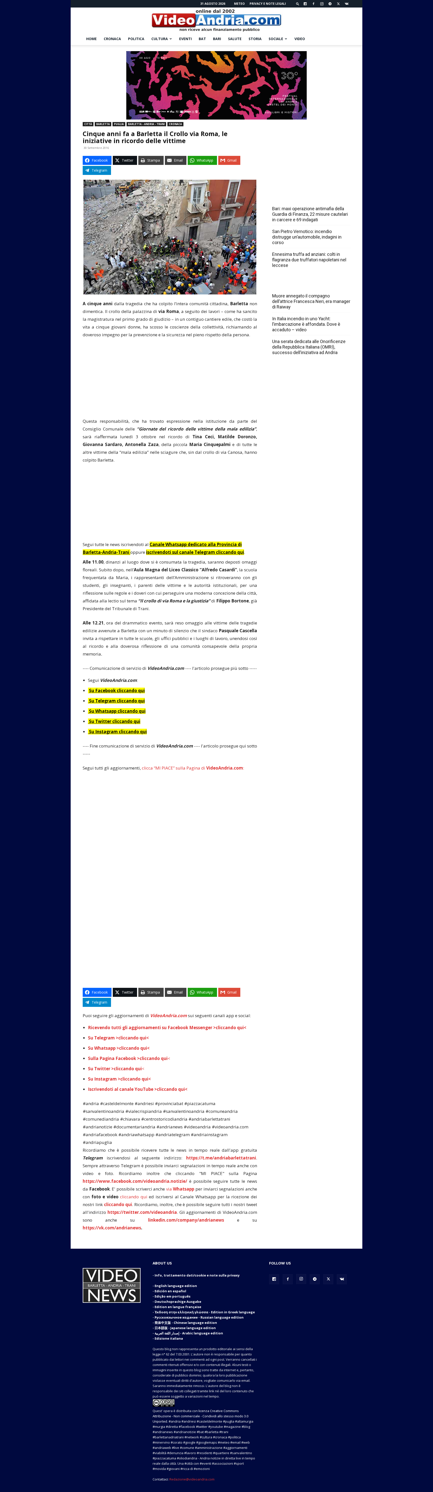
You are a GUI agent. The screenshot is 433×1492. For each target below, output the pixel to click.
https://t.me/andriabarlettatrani (221, 1158)
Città (88, 124)
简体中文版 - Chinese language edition (186, 1322)
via (180, 1189)
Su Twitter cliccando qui (114, 721)
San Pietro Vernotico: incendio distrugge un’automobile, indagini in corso (307, 237)
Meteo (239, 4)
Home (91, 38)
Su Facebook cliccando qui (117, 690)
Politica (136, 38)
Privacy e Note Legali (268, 4)
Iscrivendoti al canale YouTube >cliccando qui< (137, 1089)
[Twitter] (338, 4)
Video (299, 38)
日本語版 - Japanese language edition (185, 1328)
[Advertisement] (170, 380)
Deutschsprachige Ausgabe (178, 1301)
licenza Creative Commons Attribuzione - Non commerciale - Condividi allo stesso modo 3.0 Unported (200, 1416)
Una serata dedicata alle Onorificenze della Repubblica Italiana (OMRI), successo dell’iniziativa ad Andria (309, 347)
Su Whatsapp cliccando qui (117, 711)
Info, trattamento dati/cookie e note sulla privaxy (197, 1275)
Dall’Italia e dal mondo (296, 284)
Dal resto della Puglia (295, 197)
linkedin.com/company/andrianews (186, 1220)
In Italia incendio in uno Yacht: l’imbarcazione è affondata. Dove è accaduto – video (306, 324)
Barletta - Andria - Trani (146, 124)
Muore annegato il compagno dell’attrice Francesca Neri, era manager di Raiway (311, 301)
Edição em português (172, 1296)
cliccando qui (133, 1197)
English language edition (176, 1286)
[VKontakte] (346, 4)
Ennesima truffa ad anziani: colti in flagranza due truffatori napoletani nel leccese (309, 260)
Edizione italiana (169, 1338)
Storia (255, 38)
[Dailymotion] (305, 4)
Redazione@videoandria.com (191, 1479)
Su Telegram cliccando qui (117, 701)
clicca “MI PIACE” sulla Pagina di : (193, 768)
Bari (217, 38)
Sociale (276, 38)
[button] (297, 4)
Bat (202, 38)
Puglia (119, 124)
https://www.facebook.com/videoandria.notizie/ (135, 1181)
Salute (235, 38)
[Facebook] (313, 4)
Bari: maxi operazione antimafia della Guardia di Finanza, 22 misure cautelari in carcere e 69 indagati (310, 214)
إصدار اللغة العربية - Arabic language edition (189, 1333)
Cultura (159, 38)
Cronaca (112, 38)
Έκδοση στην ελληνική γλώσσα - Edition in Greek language (205, 1312)
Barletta (103, 124)
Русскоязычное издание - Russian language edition (199, 1317)
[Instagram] (322, 4)
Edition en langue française (178, 1307)
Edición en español (170, 1291)
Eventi (185, 38)
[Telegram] (330, 4)
